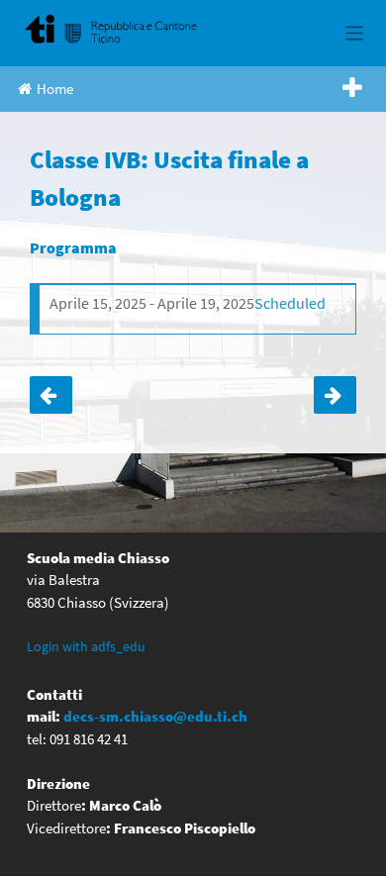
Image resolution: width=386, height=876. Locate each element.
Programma (73, 247)
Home (55, 88)
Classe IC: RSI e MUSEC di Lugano (51, 395)
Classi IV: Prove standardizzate (335, 395)
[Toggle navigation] (355, 33)
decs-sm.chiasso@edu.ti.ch (155, 716)
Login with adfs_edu (86, 646)
